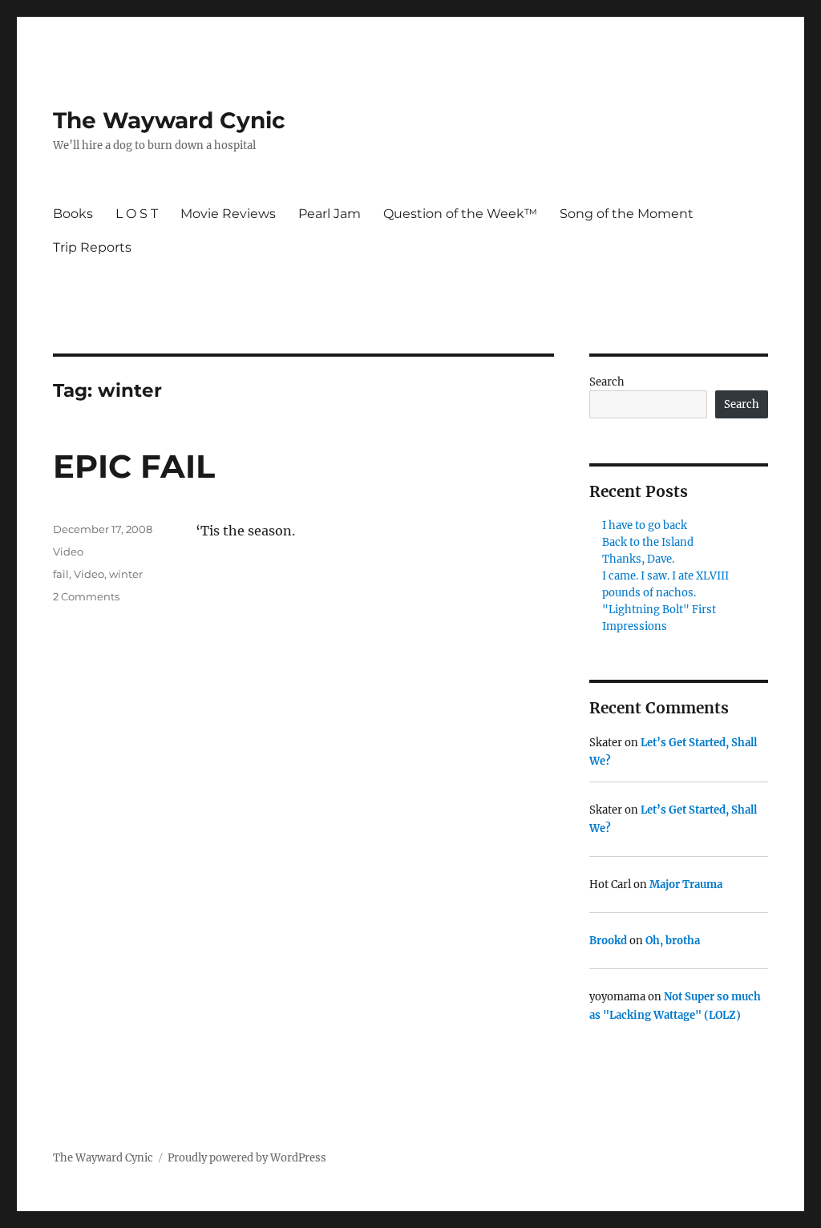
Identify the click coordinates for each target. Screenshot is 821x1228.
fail (61, 574)
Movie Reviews (228, 213)
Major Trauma (685, 884)
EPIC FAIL (134, 466)
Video (68, 551)
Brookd (608, 940)
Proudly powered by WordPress (247, 1158)
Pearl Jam (329, 213)
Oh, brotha (672, 940)
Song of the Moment (627, 213)
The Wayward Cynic (169, 120)
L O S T (136, 213)
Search (607, 382)
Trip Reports (92, 247)
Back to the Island (648, 542)
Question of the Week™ (460, 213)
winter (126, 574)
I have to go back (644, 525)
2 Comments (86, 596)
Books (73, 213)
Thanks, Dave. (638, 559)
